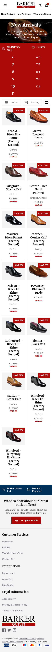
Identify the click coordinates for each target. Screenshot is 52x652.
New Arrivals (8, 13)
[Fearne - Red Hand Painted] (38, 171)
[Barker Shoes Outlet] (26, 5)
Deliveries (7, 541)
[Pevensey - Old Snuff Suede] (38, 271)
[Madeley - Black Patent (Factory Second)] (13, 219)
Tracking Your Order (13, 553)
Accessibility (9, 598)
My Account (8, 573)
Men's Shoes (24, 13)
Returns (6, 547)
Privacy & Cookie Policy (14, 604)
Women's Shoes (42, 13)
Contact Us (8, 559)
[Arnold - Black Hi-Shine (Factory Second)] (13, 116)
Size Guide (8, 584)
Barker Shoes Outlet (27, 639)
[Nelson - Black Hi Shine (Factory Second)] (13, 271)
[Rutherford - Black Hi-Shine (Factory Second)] (13, 326)
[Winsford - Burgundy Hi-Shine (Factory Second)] (13, 436)
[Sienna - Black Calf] (38, 326)
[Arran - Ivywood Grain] (38, 116)
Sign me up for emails (26, 520)
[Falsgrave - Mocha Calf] (13, 171)
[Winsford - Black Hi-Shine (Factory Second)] (38, 381)
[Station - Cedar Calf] (13, 381)
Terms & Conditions (12, 610)
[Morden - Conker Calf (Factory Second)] (38, 219)
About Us (7, 579)
